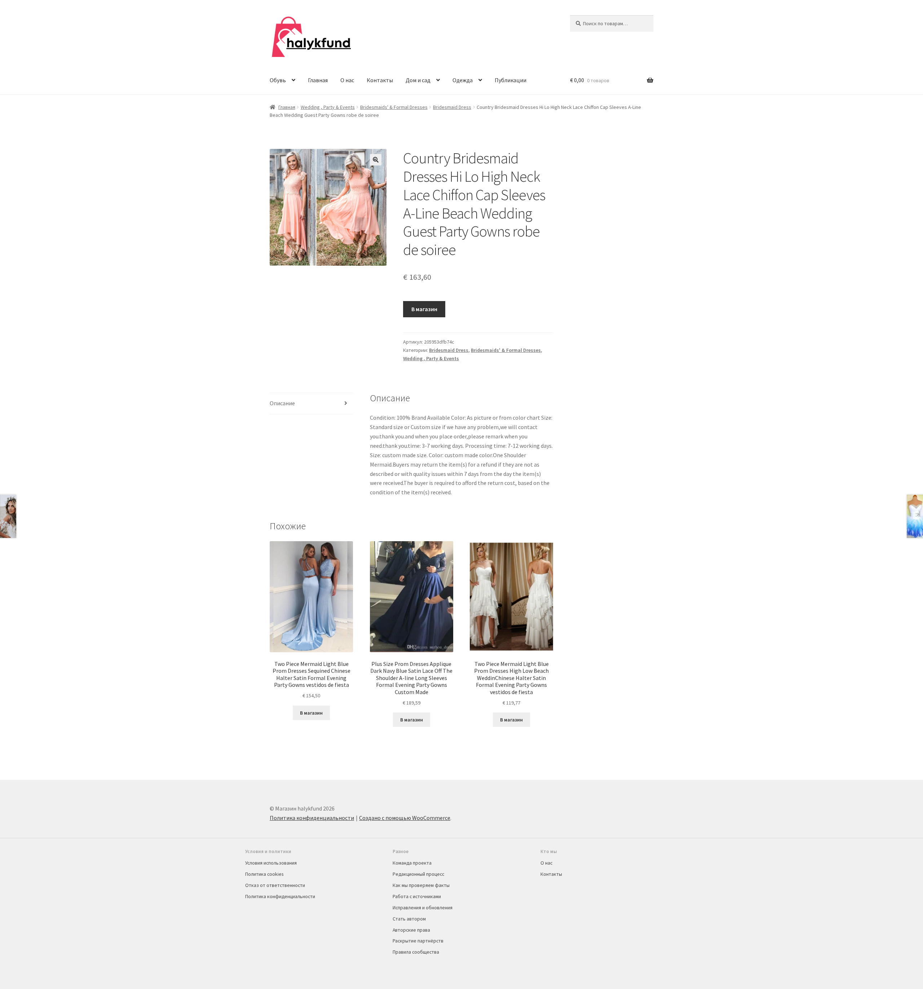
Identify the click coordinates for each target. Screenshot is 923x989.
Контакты (380, 80)
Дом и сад (418, 80)
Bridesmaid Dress (452, 107)
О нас (347, 80)
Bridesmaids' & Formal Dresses (394, 107)
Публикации (510, 80)
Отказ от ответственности (275, 885)
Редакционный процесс (418, 874)
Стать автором (409, 918)
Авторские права (411, 930)
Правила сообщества (416, 952)
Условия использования (271, 863)
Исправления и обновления (422, 907)
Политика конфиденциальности (312, 817)
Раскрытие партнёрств (418, 940)
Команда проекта (412, 863)
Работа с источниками (417, 896)
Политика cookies (264, 874)
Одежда (462, 80)
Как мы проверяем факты (421, 885)
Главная (318, 80)
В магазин (424, 309)
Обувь (278, 80)
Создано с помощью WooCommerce (404, 817)
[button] (375, 159)
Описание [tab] (282, 403)
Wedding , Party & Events (328, 107)
